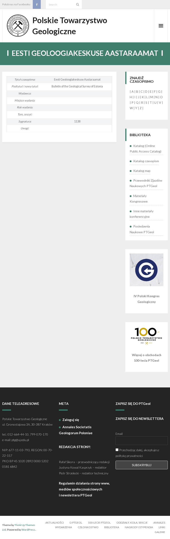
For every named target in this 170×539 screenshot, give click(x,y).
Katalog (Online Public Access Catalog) (145, 148)
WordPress (28, 529)
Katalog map (142, 171)
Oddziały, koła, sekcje (132, 522)
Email (119, 434)
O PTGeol (76, 522)
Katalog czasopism (146, 161)
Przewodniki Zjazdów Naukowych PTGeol (146, 183)
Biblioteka (111, 527)
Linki (162, 527)
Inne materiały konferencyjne (141, 213)
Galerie (160, 532)
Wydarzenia (63, 527)
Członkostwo (88, 527)
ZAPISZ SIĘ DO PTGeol (133, 404)
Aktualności (54, 522)
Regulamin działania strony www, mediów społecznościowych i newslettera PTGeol (84, 489)
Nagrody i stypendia (139, 527)
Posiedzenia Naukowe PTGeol (142, 229)
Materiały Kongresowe (139, 198)
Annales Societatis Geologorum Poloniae (76, 430)
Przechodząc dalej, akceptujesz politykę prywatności (137, 452)
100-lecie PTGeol (99, 522)
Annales (159, 522)
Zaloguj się (70, 420)
